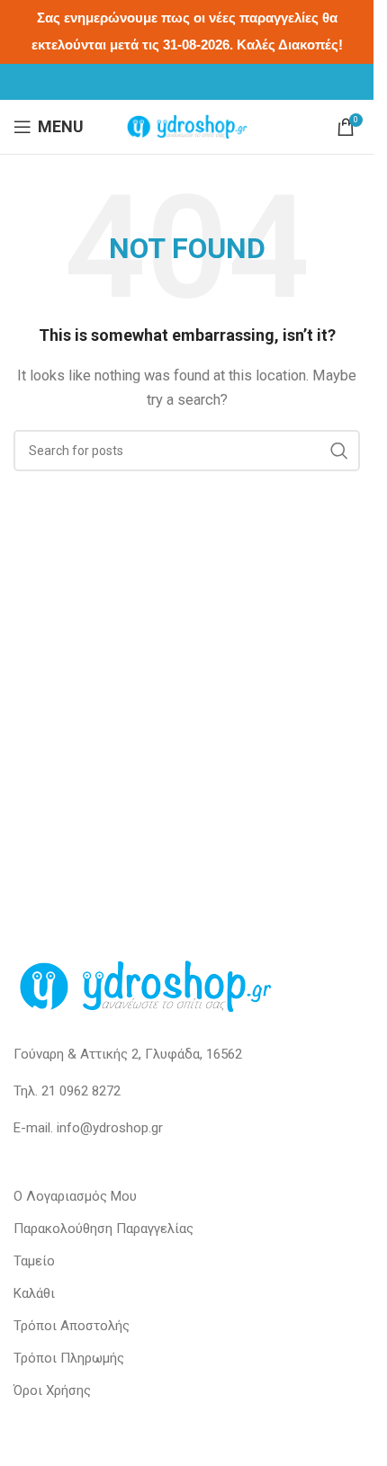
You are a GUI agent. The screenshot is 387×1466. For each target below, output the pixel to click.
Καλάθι (34, 1293)
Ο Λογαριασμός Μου (75, 1196)
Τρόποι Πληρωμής (69, 1358)
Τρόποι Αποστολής (72, 1326)
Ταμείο (34, 1261)
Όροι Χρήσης (52, 1390)
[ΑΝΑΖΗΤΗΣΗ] (339, 450)
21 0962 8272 (81, 1091)
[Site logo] (187, 126)
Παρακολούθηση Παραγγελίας (104, 1228)
